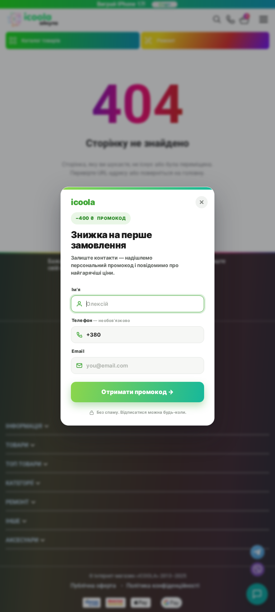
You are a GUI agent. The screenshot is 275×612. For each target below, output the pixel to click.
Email (78, 351)
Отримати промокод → (137, 391)
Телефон (101, 320)
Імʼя (76, 289)
